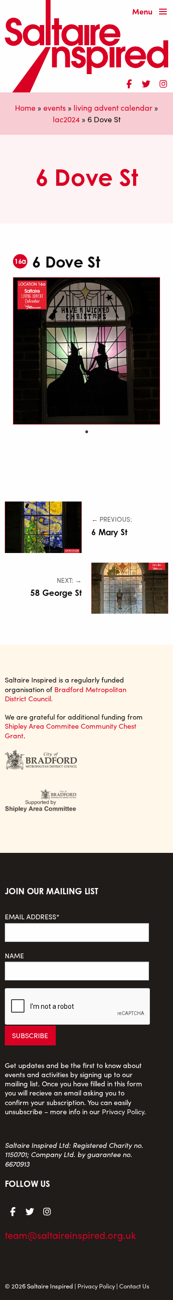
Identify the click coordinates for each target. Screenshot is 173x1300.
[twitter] (146, 82)
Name (14, 955)
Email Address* (32, 916)
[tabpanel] (86, 351)
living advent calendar (113, 108)
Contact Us (134, 1286)
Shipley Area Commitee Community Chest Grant (70, 730)
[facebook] (129, 82)
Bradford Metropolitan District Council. (65, 693)
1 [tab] (86, 432)
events (54, 108)
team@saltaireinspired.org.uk (70, 1234)
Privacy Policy (123, 1111)
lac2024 (66, 119)
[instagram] (163, 82)
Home (25, 108)
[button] (152, 12)
